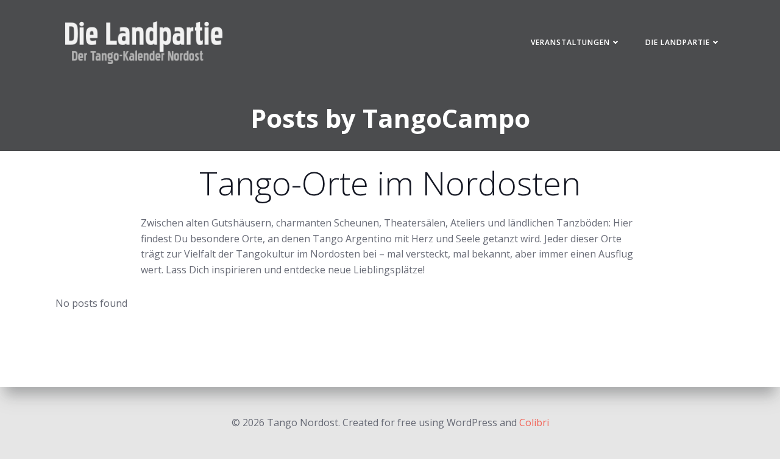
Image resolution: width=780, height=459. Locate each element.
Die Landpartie (677, 42)
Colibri (534, 422)
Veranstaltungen (570, 42)
